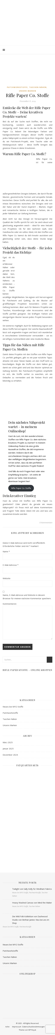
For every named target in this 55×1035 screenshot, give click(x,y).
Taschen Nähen (38, 87)
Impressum (16, 1026)
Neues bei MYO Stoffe (13, 706)
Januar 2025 (8, 748)
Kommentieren (9, 603)
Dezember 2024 (10, 754)
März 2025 (8, 742)
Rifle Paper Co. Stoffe (21, 488)
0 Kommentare (46, 522)
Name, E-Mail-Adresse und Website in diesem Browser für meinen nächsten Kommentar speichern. (27, 597)
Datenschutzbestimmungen (33, 1026)
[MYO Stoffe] (27, 25)
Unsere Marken (27, 91)
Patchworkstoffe (17, 87)
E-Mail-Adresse (10, 565)
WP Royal (32, 1030)
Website (6, 578)
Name (6, 551)
